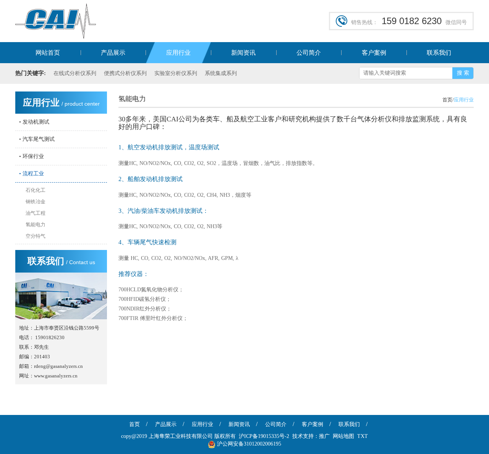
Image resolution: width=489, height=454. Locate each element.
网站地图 (343, 436)
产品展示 (113, 52)
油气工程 (35, 213)
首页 (134, 424)
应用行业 (178, 52)
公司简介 (308, 52)
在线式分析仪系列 (74, 73)
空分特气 (35, 236)
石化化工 (35, 190)
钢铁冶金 (35, 201)
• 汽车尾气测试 (37, 139)
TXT (362, 436)
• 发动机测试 (34, 122)
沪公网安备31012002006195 (249, 444)
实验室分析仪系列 (175, 73)
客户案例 (374, 52)
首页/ (448, 100)
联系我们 (439, 52)
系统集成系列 (221, 73)
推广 (324, 436)
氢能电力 (35, 224)
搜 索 (463, 73)
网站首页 (48, 52)
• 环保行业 (31, 156)
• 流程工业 (31, 173)
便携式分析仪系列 (125, 73)
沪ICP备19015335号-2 (264, 436)
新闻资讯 (243, 52)
